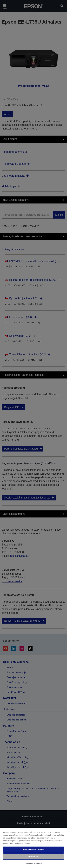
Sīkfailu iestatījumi (33, 863)
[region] (33, 847)
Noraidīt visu (33, 856)
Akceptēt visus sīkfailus (33, 849)
